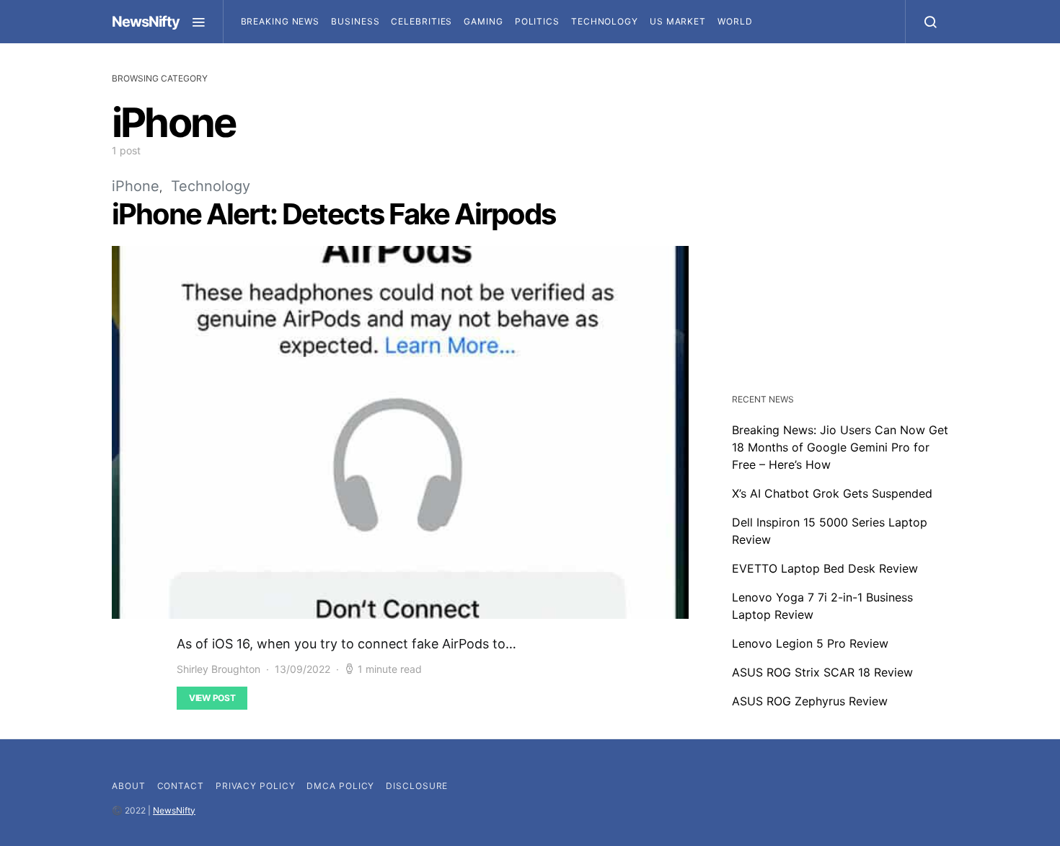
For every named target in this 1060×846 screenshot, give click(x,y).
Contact (180, 785)
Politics (537, 21)
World (735, 21)
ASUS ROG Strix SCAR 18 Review (822, 672)
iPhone (135, 186)
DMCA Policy (340, 785)
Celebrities (421, 21)
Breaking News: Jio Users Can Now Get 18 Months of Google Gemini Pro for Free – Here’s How (840, 447)
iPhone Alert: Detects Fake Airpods (333, 214)
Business (355, 21)
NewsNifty (146, 21)
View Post (212, 697)
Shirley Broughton (218, 669)
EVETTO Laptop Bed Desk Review (825, 568)
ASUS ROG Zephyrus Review (810, 701)
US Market (678, 21)
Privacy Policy (256, 785)
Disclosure (417, 785)
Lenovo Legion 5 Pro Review (810, 643)
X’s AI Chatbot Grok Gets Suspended (832, 493)
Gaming (483, 21)
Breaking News (280, 21)
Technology (604, 21)
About (129, 785)
